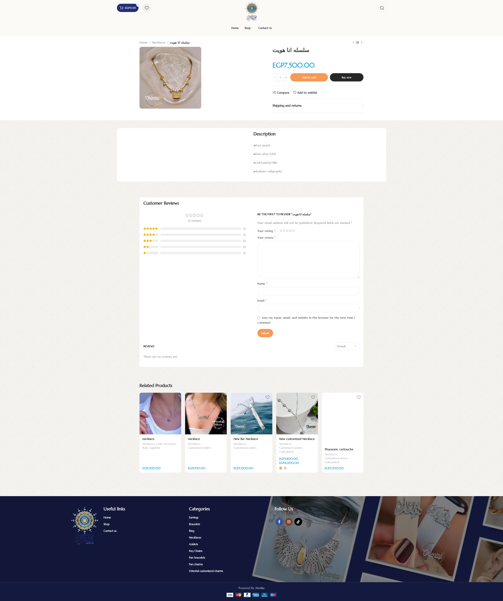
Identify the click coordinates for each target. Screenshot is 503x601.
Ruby (145, 448)
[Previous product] (354, 43)
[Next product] (361, 43)
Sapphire (155, 448)
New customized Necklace (297, 439)
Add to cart (309, 77)
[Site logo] (251, 11)
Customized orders (199, 448)
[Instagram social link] (289, 522)
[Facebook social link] (279, 522)
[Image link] (84, 525)
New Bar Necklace (246, 439)
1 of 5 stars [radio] (280, 230)
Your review (266, 237)
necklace (148, 439)
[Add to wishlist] (176, 397)
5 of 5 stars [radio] (293, 230)
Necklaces (159, 42)
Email (262, 300)
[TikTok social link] (298, 522)
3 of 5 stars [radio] (287, 230)
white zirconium (166, 444)
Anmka (259, 588)
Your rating (266, 230)
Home (144, 42)
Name (262, 283)
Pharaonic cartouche (339, 449)
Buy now (347, 77)
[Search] (382, 8)
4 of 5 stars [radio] (290, 230)
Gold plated (286, 451)
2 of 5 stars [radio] (283, 230)
